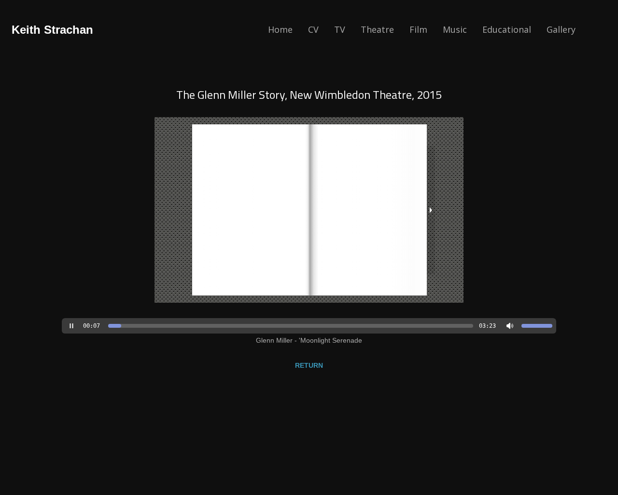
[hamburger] (104, 29)
